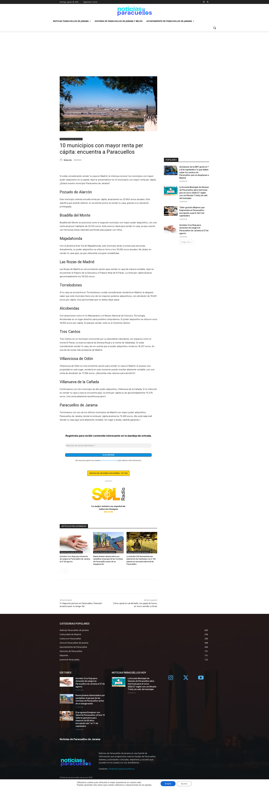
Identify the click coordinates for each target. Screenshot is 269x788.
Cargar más (185, 242)
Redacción (68, 160)
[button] (214, 27)
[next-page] (66, 571)
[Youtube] (201, 678)
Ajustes (184, 783)
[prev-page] (61, 571)
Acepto (168, 783)
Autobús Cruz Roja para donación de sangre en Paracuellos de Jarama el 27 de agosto (75, 558)
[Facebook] (62, 167)
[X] (207, 2)
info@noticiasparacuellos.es (121, 768)
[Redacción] (61, 160)
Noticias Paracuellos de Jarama (71, 139)
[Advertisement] (134, 52)
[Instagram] (203, 2)
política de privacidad (109, 460)
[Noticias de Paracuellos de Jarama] (134, 11)
